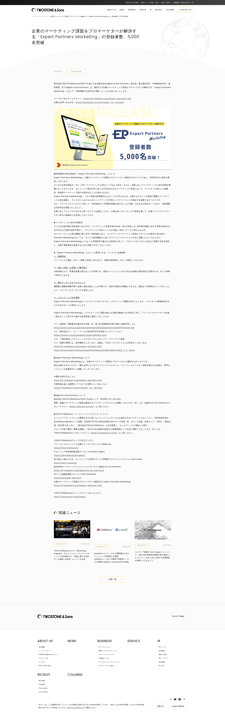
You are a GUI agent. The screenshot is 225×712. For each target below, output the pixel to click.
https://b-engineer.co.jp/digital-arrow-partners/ (79, 470)
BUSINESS (132, 10)
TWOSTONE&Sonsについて (49, 654)
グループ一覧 (43, 658)
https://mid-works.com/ (66, 448)
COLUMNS (170, 10)
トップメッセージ (45, 651)
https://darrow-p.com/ (81, 406)
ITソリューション (105, 647)
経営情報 (162, 651)
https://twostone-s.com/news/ (70, 496)
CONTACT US (185, 10)
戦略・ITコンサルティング (108, 651)
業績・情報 (162, 654)
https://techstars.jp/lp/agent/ (69, 455)
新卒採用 (42, 681)
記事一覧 (112, 579)
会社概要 (42, 647)
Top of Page (178, 616)
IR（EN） (162, 666)
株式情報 (162, 662)
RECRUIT (158, 10)
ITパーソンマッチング (106, 654)
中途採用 (42, 684)
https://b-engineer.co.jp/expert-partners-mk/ (107, 98)
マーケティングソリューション (109, 662)
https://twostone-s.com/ (104, 433)
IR (150, 10)
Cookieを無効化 (178, 706)
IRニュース (162, 647)
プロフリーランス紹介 (106, 666)
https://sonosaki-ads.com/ (67, 478)
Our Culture (43, 692)
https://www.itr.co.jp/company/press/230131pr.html (80, 335)
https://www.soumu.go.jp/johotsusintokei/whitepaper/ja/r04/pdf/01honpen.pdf (94, 327)
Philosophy (43, 688)
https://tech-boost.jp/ (65, 463)
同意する (160, 706)
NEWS (122, 10)
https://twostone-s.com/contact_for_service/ (100, 102)
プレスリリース (76, 71)
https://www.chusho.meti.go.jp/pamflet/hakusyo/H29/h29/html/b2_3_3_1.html (94, 350)
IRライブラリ (163, 658)
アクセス (42, 662)
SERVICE (142, 10)
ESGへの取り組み (45, 666)
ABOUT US (111, 10)
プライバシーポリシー (75, 707)
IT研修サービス (104, 658)
